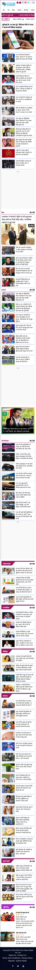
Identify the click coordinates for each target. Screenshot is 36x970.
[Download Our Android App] (18, 2)
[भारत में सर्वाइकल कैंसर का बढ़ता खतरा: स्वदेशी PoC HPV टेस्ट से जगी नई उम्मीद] (8, 778)
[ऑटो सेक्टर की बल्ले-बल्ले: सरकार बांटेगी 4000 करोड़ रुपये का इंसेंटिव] (8, 496)
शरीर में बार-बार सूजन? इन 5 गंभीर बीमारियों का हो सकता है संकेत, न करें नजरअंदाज (24, 756)
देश (8, 10)
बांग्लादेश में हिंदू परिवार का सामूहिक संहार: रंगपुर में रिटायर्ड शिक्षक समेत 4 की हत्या (23, 282)
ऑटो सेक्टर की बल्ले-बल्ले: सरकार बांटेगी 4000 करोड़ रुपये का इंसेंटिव (23, 495)
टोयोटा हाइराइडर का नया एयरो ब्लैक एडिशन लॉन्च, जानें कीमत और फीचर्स (24, 466)
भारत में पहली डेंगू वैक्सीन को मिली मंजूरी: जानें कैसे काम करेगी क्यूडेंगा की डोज (24, 599)
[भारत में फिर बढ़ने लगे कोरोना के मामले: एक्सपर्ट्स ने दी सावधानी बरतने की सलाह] (8, 725)
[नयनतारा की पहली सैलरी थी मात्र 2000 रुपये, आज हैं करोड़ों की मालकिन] (8, 658)
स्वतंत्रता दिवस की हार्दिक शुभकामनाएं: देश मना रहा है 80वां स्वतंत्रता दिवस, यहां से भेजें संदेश (24, 581)
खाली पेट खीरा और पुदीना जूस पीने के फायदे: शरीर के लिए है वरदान (24, 766)
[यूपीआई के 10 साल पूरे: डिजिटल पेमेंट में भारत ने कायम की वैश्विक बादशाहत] (18, 39)
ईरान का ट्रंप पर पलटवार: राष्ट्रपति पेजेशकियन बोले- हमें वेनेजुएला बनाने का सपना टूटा (24, 271)
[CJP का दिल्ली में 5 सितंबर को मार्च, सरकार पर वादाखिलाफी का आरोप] (8, 100)
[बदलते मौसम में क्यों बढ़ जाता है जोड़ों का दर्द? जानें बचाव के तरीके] (8, 810)
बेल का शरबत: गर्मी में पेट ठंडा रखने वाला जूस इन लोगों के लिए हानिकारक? (24, 896)
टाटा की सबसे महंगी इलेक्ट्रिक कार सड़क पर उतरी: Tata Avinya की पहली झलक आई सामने (24, 515)
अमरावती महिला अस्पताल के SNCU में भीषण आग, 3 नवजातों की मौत (23, 163)
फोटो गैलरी (6, 861)
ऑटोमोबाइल (5, 441)
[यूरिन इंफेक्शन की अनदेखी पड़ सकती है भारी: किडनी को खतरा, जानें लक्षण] (8, 852)
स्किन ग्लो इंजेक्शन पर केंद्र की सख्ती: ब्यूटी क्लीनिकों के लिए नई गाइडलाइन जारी (24, 841)
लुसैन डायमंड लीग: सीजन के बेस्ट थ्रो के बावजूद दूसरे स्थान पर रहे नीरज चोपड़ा (24, 327)
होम (4, 10)
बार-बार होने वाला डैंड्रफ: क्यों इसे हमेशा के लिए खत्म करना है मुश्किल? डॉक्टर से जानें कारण (24, 570)
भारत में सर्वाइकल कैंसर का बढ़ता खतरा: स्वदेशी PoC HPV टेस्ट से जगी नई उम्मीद (23, 777)
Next (32, 428)
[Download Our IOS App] (20, 2)
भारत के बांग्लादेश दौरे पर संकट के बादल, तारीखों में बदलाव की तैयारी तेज (22, 359)
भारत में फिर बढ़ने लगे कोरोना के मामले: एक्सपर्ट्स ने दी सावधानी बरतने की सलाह (24, 724)
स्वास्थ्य (5, 696)
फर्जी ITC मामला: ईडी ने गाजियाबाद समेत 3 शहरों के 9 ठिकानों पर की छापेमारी (24, 152)
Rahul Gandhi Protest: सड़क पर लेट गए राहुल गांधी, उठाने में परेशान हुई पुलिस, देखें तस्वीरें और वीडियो (24, 888)
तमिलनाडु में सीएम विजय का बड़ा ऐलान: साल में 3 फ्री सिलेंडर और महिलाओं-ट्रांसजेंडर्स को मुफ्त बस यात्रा (24, 132)
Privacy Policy (27, 958)
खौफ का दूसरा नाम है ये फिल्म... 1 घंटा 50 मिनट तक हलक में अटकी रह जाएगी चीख (24, 877)
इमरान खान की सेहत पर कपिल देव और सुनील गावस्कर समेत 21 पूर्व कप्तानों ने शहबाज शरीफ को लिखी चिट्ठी (24, 261)
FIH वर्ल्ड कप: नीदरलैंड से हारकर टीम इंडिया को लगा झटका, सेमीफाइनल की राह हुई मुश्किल (24, 318)
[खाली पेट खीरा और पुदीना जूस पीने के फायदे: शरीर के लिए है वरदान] (8, 767)
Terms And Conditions (11, 958)
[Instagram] (31, 2)
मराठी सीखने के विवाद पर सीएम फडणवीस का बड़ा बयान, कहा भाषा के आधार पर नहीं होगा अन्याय (24, 79)
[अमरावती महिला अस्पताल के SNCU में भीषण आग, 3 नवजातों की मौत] (8, 164)
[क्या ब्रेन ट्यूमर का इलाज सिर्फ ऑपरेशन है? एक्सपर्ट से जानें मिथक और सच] (8, 789)
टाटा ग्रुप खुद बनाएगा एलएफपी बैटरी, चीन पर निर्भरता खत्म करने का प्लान (23, 485)
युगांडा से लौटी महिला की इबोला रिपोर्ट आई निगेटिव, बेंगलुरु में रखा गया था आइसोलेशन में (23, 821)
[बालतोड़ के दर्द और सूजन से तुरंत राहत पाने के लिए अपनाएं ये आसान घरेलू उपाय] (8, 736)
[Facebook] (23, 2)
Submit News (21, 961)
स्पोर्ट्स (19, 10)
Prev (5, 428)
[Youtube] (25, 2)
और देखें (32, 212)
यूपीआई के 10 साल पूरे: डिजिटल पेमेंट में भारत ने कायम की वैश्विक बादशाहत (17, 26)
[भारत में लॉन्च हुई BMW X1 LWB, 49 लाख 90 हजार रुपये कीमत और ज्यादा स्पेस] (8, 447)
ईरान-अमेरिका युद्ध (18, 19)
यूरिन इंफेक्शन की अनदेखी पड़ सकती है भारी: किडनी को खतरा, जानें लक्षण (24, 851)
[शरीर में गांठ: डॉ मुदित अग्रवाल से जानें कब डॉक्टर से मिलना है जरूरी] (8, 746)
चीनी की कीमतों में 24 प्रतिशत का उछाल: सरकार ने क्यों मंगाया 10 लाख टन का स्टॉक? (24, 110)
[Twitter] (28, 2)
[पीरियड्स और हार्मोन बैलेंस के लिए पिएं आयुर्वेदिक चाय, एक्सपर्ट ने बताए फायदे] (8, 799)
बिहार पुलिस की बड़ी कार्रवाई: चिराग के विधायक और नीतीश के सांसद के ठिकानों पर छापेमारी (24, 143)
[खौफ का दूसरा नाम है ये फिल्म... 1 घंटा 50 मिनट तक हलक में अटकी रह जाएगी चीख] (8, 877)
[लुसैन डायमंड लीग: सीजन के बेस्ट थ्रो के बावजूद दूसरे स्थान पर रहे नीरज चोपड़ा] (8, 328)
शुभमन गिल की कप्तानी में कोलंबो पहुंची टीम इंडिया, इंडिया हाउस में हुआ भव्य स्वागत (24, 349)
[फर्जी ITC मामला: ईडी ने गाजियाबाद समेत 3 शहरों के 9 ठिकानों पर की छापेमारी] (8, 153)
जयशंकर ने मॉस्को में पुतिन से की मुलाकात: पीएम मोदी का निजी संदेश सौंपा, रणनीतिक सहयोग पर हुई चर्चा (23, 68)
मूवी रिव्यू (6, 907)
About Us (12, 955)
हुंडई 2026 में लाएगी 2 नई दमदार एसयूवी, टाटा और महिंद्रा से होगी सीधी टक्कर (23, 504)
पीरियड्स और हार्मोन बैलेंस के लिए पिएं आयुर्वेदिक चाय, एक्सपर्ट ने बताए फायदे (24, 798)
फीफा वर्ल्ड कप (30, 19)
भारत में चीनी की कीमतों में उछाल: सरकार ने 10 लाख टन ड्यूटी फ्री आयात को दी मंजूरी (24, 57)
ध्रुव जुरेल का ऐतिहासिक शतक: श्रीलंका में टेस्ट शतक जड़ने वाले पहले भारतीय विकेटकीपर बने (23, 121)
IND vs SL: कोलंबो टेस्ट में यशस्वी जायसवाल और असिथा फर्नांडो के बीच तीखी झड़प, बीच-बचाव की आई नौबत (24, 307)
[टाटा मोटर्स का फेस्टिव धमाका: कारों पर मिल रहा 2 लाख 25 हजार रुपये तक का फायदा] (8, 476)
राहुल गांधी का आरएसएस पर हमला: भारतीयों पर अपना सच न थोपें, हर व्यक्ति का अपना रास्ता (24, 643)
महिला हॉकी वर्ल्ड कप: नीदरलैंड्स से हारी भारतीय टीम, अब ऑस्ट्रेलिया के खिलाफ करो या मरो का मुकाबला (23, 339)
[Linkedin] (33, 2)
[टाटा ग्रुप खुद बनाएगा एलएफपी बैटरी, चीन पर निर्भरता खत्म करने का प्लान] (8, 486)
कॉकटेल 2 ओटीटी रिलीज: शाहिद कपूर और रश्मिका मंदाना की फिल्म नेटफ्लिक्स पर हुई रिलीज (24, 688)
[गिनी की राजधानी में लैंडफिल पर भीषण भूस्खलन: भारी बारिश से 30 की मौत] (8, 250)
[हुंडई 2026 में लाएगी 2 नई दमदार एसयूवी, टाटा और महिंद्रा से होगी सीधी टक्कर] (8, 505)
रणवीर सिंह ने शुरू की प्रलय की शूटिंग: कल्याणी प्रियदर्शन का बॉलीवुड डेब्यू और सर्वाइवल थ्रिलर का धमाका (24, 678)
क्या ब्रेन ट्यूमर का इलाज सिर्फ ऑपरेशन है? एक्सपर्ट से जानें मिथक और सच (24, 788)
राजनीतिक (6, 607)
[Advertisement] (18, 191)
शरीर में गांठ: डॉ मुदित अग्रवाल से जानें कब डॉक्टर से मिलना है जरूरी (24, 745)
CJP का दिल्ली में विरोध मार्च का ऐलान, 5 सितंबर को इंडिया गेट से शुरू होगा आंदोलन (24, 89)
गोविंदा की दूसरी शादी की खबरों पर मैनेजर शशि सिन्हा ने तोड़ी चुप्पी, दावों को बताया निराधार (24, 667)
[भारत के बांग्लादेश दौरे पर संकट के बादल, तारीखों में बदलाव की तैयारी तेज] (8, 360)
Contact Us (21, 955)
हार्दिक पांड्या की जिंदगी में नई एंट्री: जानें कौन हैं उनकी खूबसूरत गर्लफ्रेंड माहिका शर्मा (24, 868)
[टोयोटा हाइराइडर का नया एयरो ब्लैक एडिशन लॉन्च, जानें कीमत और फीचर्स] (8, 467)
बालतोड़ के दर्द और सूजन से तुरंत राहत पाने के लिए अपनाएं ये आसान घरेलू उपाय (24, 735)
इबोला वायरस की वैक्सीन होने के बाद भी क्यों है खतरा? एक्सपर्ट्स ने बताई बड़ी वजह (24, 830)
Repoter (11, 961)
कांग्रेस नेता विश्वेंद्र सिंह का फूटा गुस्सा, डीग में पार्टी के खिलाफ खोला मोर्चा (23, 624)
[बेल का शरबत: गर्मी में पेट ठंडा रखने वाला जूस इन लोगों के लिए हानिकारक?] (8, 897)
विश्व (13, 10)
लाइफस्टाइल (7, 563)
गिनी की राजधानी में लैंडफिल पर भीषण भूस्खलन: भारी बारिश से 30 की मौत (24, 249)
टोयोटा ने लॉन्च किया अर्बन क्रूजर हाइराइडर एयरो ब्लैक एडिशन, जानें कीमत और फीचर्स (24, 456)
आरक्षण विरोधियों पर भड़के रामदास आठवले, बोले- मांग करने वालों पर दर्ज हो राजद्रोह (24, 633)
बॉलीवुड (5, 651)
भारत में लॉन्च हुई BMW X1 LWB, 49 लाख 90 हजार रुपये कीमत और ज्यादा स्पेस (23, 446)
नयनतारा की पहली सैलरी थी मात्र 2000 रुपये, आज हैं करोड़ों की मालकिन (25, 658)
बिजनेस (26, 10)
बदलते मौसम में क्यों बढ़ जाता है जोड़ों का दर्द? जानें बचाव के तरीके (24, 809)
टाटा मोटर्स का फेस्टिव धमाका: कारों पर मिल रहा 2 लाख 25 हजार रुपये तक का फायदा (24, 475)
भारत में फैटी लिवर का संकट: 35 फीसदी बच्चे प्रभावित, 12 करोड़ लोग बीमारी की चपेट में (24, 590)
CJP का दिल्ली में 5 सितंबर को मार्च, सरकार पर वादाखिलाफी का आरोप (24, 99)
